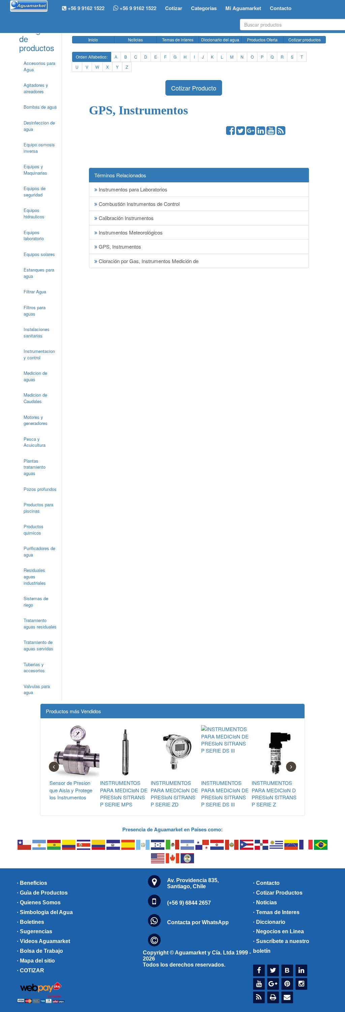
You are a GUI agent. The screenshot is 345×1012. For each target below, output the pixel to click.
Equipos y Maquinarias (35, 169)
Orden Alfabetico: (91, 57)
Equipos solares (39, 254)
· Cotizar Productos (278, 893)
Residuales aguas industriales (35, 576)
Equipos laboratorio (34, 235)
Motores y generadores (36, 420)
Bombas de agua (40, 107)
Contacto (280, 8)
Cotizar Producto (193, 87)
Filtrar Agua (35, 291)
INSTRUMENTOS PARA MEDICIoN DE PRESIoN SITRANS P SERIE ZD (174, 793)
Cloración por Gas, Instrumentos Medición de (147, 260)
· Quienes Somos (39, 902)
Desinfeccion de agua (39, 125)
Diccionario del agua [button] (220, 39)
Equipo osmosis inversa (39, 147)
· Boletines (30, 922)
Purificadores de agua (39, 551)
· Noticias (265, 902)
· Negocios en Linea (278, 931)
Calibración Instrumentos (125, 217)
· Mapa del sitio (36, 961)
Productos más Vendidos (73, 711)
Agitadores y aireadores (36, 88)
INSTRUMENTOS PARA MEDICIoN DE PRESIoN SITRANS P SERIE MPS (124, 793)
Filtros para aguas (34, 310)
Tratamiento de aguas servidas (38, 645)
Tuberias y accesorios (34, 667)
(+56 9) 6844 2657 (189, 903)
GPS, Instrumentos (119, 246)
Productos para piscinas (38, 507)
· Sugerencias (34, 931)
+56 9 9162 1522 (137, 8)
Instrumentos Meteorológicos (130, 232)
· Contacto (266, 883)
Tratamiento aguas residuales (40, 623)
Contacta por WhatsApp (198, 922)
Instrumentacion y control (39, 354)
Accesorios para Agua (39, 66)
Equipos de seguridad (34, 191)
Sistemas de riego (36, 601)
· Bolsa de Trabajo (40, 951)
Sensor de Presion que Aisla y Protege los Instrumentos (71, 790)
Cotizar (173, 8)
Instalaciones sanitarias (37, 332)
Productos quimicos (33, 529)
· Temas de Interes (276, 912)
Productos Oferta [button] (262, 39)
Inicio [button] (93, 39)
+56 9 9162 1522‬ (85, 8)
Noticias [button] (135, 39)
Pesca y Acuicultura (34, 442)
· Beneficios (32, 883)
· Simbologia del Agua (45, 912)
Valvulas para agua (37, 689)
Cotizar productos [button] (304, 39)
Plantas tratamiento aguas (34, 467)
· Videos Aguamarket (43, 941)
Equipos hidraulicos (34, 213)
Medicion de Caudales (35, 398)
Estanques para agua (39, 272)
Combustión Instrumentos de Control (138, 203)
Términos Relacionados (120, 175)
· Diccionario (269, 922)
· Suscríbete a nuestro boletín (281, 946)
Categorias (204, 8)
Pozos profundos (40, 489)
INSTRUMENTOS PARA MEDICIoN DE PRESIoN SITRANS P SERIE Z (275, 793)
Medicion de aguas (35, 376)
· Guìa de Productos (42, 893)
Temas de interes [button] (177, 39)
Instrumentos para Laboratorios (132, 189)
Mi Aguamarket (243, 8)
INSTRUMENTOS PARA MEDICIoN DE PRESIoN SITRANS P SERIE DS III (225, 793)
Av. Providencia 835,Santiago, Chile (193, 883)
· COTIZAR (30, 970)
